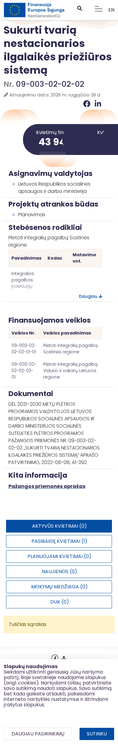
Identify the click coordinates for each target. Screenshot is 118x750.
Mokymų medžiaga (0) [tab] (59, 586)
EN (111, 9)
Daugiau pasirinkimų (37, 733)
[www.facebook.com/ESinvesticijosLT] (54, 657)
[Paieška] (79, 8)
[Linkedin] (98, 104)
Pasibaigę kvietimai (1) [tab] (59, 541)
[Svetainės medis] (64, 657)
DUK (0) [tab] (59, 601)
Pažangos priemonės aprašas (46, 486)
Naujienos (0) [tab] (59, 571)
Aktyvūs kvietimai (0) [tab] (59, 526)
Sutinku (97, 733)
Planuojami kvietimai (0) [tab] (59, 556)
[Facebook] (87, 104)
